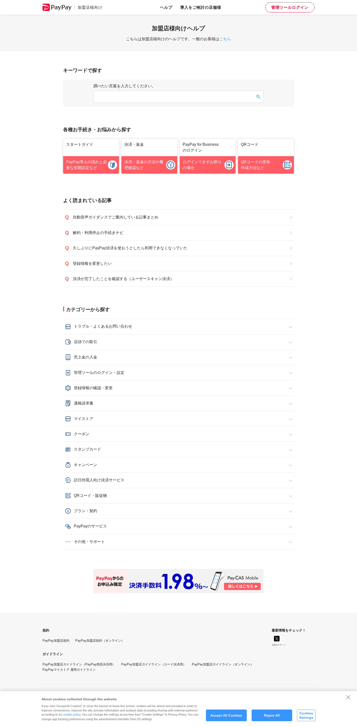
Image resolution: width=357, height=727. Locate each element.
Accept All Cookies (226, 715)
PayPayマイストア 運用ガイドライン (69, 669)
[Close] (348, 697)
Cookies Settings (306, 715)
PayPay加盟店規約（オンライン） (99, 640)
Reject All (272, 715)
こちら (225, 39)
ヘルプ (166, 7)
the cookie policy (69, 714)
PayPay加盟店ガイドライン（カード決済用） (153, 664)
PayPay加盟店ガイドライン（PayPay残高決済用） (78, 664)
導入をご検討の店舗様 (200, 7)
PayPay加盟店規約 (55, 640)
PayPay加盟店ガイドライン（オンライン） (223, 664)
